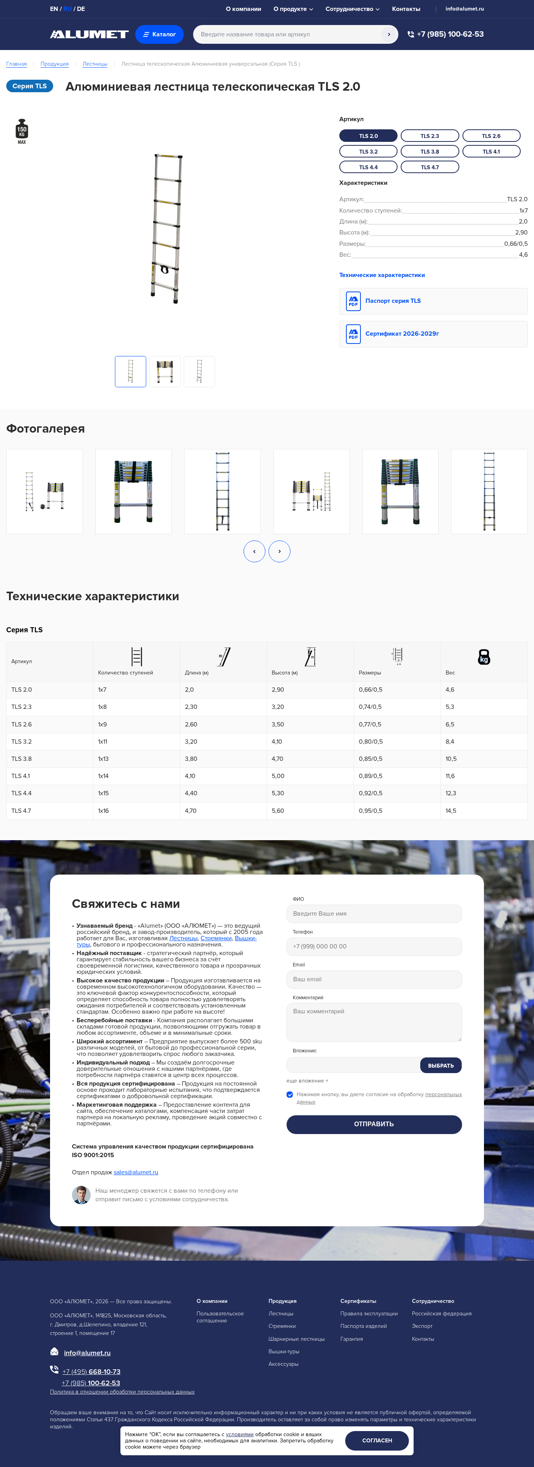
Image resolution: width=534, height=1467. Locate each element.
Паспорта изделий (363, 1326)
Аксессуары (284, 1364)
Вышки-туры (284, 1351)
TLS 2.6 (491, 136)
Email (299, 965)
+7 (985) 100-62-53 (450, 34)
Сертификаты (358, 1301)
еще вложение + (307, 1081)
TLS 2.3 (430, 136)
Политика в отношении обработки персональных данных (122, 1391)
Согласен (377, 1440)
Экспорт (422, 1326)
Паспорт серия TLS (393, 300)
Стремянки (216, 938)
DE (81, 9)
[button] (254, 552)
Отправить (374, 1124)
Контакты (406, 9)
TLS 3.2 (368, 151)
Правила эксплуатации (369, 1313)
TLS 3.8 (430, 151)
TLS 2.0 (368, 136)
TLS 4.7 (430, 167)
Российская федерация (442, 1313)
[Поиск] (389, 34)
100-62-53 (91, 1383)
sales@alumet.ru (136, 1172)
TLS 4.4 (368, 167)
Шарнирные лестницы (297, 1339)
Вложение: (305, 1051)
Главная (16, 64)
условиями (240, 1434)
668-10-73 (91, 1371)
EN (54, 9)
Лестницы (95, 64)
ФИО (298, 899)
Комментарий (308, 998)
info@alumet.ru (465, 9)
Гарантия (351, 1339)
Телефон (303, 932)
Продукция (55, 64)
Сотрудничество (433, 1301)
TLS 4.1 (491, 151)
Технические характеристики (382, 275)
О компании (243, 9)
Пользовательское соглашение (220, 1317)
